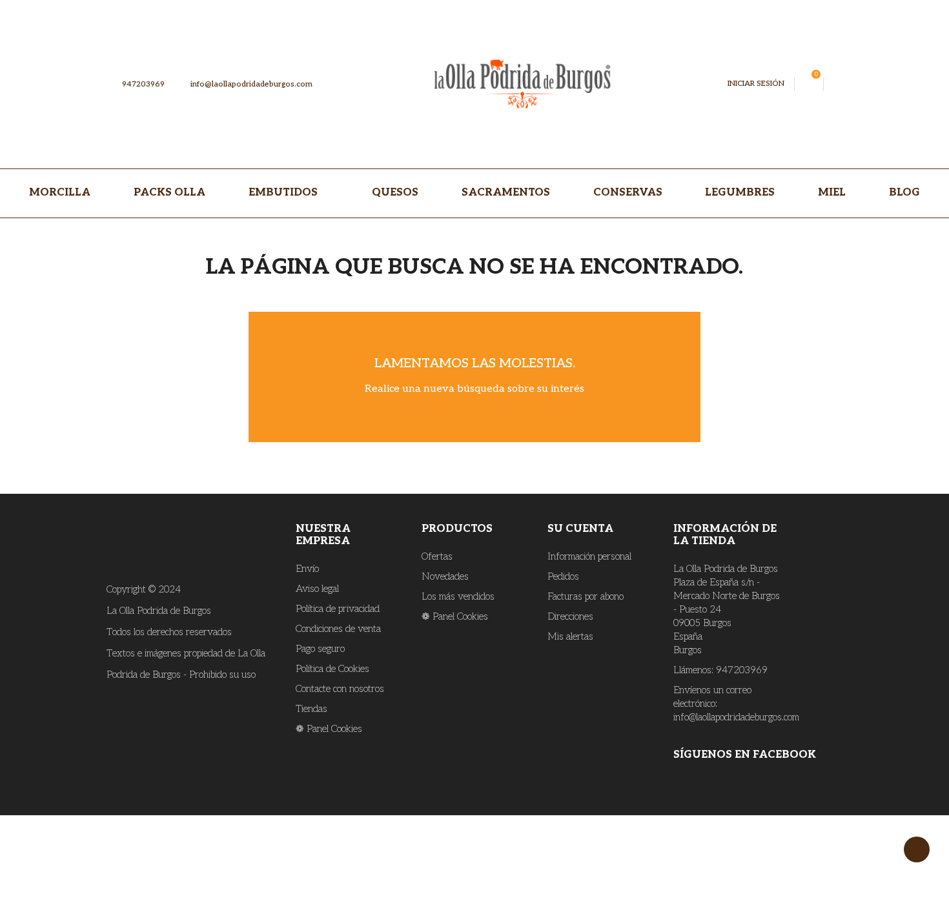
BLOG (904, 193)
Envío (307, 568)
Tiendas (311, 709)
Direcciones (570, 616)
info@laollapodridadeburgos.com (245, 84)
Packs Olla (169, 193)
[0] (808, 84)
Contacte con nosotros (340, 689)
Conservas (627, 193)
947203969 (142, 84)
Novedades (445, 576)
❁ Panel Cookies (329, 729)
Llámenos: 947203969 (720, 670)
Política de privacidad (338, 608)
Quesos (395, 193)
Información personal (589, 556)
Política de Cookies (332, 669)
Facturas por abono (585, 596)
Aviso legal (317, 588)
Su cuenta (580, 529)
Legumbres (740, 193)
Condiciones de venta (338, 629)
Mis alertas (570, 636)
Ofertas (437, 556)
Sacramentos (506, 193)
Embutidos (284, 193)
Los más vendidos (458, 596)
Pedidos (563, 576)
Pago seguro (320, 649)
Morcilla (59, 193)
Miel (832, 193)
